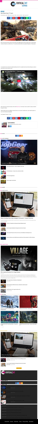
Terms (20, 421)
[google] (13, 18)
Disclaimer (31, 421)
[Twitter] (18, 136)
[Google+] (20, 136)
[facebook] (8, 18)
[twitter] (11, 18)
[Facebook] (16, 136)
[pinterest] (19, 18)
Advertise (16, 421)
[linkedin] (21, 18)
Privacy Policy (25, 421)
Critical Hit (7, 421)
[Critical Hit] (19, 1)
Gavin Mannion (4, 15)
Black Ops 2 (18, 106)
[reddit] (16, 18)
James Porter (3, 356)
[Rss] (22, 136)
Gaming (2, 11)
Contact (11, 421)
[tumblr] (24, 18)
